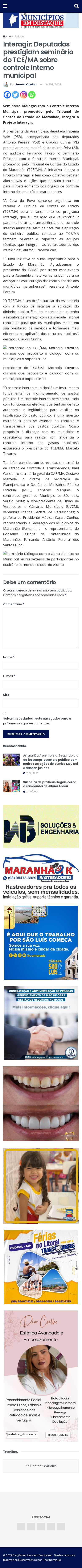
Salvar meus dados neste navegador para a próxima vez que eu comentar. (37, 720)
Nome (9, 657)
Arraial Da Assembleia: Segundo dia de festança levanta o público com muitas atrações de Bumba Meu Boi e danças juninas (50, 761)
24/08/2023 (53, 84)
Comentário (14, 604)
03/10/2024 (31, 791)
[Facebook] (7, 94)
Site (6, 695)
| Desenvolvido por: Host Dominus (39, 1560)
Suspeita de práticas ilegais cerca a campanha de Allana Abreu (49, 784)
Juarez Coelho (26, 84)
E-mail (9, 676)
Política (19, 36)
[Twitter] (15, 94)
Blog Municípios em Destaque (32, 1555)
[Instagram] (23, 94)
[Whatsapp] (32, 94)
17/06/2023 (31, 773)
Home (7, 36)
